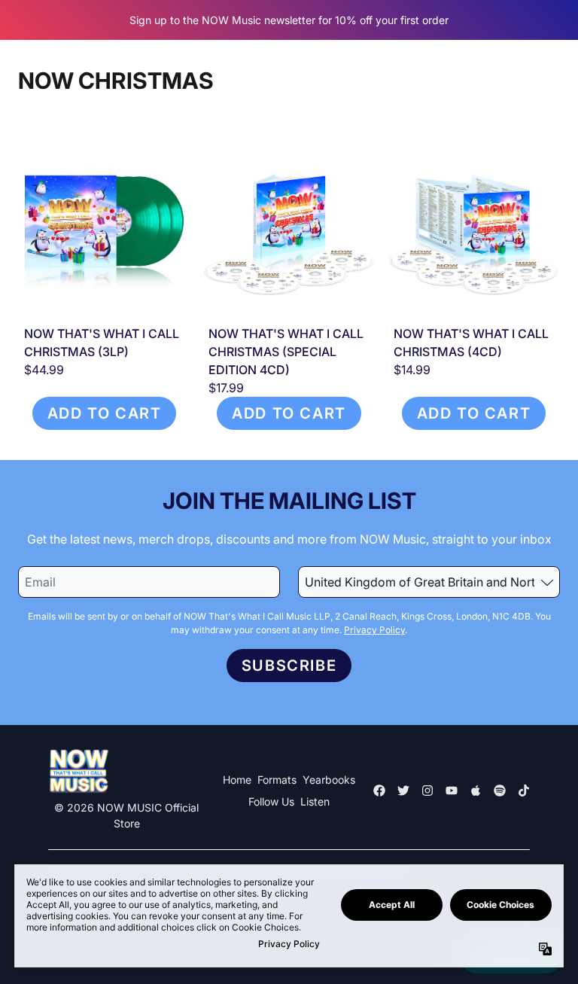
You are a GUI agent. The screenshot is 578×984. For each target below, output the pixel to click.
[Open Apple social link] (476, 790)
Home (237, 779)
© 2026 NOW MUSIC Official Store (126, 815)
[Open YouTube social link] (452, 790)
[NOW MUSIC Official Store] (78, 771)
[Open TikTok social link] (524, 790)
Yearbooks (329, 779)
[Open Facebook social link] (379, 790)
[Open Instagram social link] (427, 790)
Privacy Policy (374, 629)
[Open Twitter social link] (403, 790)
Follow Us (271, 801)
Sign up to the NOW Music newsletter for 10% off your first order (289, 20)
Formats (277, 779)
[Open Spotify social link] (500, 790)
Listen (315, 801)
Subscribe (289, 666)
